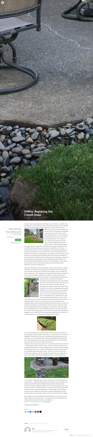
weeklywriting (44, 423)
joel (33, 428)
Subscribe (18, 239)
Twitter (33, 402)
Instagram (40, 402)
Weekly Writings (30, 218)
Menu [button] (89, 2)
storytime (39, 423)
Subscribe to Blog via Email (15, 229)
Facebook (28, 402)
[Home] (2, 2)
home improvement (32, 423)
